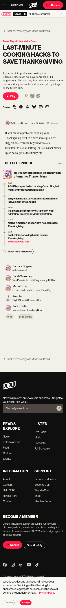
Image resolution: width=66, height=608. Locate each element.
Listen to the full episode (20, 251)
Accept (26, 602)
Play (12, 96)
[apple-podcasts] (32, 97)
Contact (8, 501)
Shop (37, 495)
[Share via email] (47, 107)
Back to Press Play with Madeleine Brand (28, 31)
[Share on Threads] (27, 107)
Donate (55, 5)
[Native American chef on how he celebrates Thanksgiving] (4, 220)
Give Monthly (34, 545)
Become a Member (45, 479)
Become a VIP (42, 484)
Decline (9, 602)
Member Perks (42, 501)
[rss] (26, 97)
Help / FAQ (9, 490)
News (9, 317)
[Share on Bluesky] (34, 107)
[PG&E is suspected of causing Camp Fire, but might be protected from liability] (4, 184)
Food (6, 447)
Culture (7, 453)
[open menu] (5, 5)
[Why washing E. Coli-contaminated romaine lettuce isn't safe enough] (4, 196)
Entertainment (11, 442)
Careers (7, 484)
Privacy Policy (47, 592)
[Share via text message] (41, 107)
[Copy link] (14, 107)
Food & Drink (25, 317)
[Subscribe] (59, 408)
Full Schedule (42, 448)
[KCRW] (9, 388)
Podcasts (39, 443)
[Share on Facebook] (21, 107)
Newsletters (10, 495)
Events (7, 458)
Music (37, 437)
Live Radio (40, 431)
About (6, 479)
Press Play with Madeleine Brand (20, 41)
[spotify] (38, 97)
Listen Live (17, 4)
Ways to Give (41, 490)
